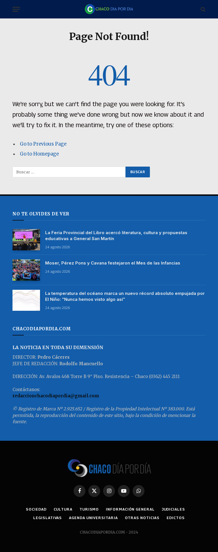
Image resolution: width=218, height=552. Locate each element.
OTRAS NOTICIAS (142, 517)
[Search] (203, 9)
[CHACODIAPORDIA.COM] (109, 9)
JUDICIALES (173, 509)
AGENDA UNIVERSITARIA (93, 517)
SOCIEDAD (36, 509)
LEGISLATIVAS (47, 517)
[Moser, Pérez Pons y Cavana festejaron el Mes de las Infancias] (26, 270)
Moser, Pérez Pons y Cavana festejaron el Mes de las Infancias (112, 263)
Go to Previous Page (43, 144)
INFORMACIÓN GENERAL (130, 509)
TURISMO (89, 509)
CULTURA (63, 509)
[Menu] (16, 9)
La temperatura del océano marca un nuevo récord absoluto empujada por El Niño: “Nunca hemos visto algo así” (125, 296)
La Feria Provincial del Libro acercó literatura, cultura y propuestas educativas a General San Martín (116, 235)
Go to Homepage (39, 154)
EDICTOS (176, 517)
